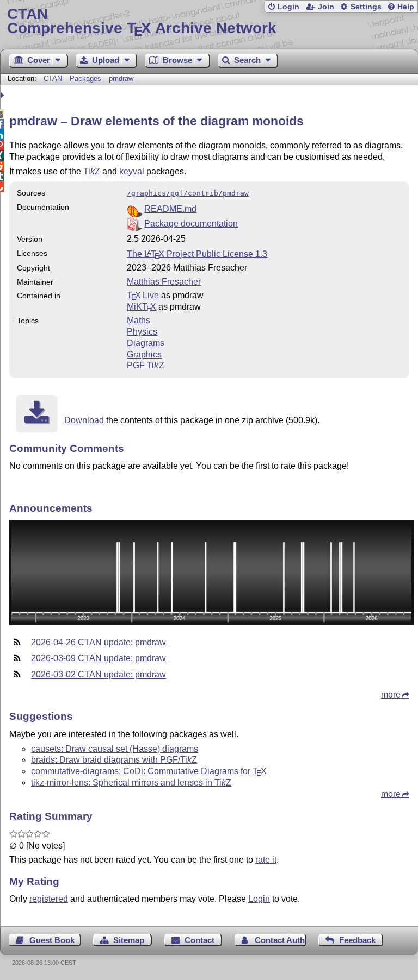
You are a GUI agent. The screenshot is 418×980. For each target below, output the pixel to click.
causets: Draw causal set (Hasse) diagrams (114, 748)
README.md (170, 208)
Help (405, 7)
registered (48, 898)
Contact (199, 940)
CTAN (53, 78)
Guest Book (52, 940)
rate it (265, 859)
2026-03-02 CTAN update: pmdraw (98, 674)
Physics (142, 331)
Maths (138, 320)
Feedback (357, 940)
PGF (145, 365)
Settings (366, 7)
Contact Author (280, 940)
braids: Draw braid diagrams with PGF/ (114, 759)
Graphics (144, 354)
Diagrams (145, 343)
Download (84, 420)
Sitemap (128, 940)
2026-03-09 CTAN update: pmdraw (98, 658)
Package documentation (191, 223)
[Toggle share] (4, 95)
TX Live (143, 295)
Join (326, 7)
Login (288, 7)
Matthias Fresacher (164, 281)
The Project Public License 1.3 (197, 254)
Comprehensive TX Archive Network (141, 21)
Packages (86, 78)
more (391, 694)
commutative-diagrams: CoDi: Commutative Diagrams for (149, 771)
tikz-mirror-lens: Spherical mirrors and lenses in (131, 782)
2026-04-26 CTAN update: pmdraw (98, 642)
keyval (131, 171)
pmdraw (121, 78)
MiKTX (141, 306)
